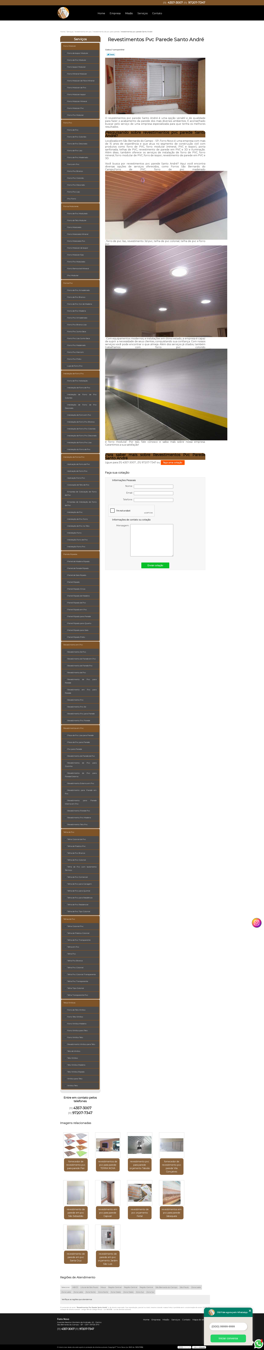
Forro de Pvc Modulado (77, 213)
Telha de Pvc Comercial (77, 877)
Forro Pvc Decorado (76, 185)
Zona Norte (90, 1292)
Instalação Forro (74, 533)
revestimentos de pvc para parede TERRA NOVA (107, 1165)
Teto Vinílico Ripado (75, 1072)
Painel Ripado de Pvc (76, 602)
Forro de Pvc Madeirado (77, 157)
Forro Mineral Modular (77, 74)
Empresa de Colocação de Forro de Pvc (81, 493)
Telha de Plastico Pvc (76, 846)
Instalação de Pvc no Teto (78, 526)
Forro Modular (69, 46)
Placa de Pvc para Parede (78, 742)
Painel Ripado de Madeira (78, 596)
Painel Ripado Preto (76, 637)
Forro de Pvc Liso (74, 150)
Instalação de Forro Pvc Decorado (82, 435)
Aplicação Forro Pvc (76, 478)
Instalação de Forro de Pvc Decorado (81, 406)
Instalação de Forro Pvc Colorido (81, 429)
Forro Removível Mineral (78, 268)
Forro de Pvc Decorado (77, 143)
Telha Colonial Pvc (75, 926)
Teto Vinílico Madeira (76, 1065)
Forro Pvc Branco (75, 171)
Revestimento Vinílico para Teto (81, 1044)
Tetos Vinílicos (69, 1002)
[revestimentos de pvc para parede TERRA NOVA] (107, 1145)
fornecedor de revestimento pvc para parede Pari (75, 1165)
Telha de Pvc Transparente (78, 940)
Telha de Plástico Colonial (78, 933)
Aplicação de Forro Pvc (77, 471)
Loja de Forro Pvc (74, 366)
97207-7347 (196, 2)
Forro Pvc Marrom (75, 352)
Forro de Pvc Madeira (76, 311)
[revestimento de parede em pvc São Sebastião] (75, 1192)
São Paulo (184, 1287)
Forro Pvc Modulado (76, 261)
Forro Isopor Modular (76, 67)
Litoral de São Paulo (89, 1287)
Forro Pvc (67, 123)
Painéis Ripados (70, 554)
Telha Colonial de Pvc (76, 839)
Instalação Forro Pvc (76, 546)
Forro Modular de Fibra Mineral (80, 80)
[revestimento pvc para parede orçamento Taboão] (139, 1145)
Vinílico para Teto (74, 1078)
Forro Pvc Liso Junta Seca (78, 338)
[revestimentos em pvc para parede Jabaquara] (171, 1192)
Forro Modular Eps (75, 255)
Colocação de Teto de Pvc (78, 485)
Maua (103, 1287)
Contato (157, 13)
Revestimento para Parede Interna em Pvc (81, 802)
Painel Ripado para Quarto (79, 623)
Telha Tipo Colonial (75, 988)
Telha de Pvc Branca (76, 853)
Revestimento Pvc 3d (76, 707)
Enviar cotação (155, 565)
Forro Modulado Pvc (76, 241)
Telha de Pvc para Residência (79, 897)
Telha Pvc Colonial (75, 967)
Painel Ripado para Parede (79, 616)
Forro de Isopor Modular (77, 53)
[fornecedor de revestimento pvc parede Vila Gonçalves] (171, 1145)
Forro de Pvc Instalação (77, 381)
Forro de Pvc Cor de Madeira (79, 304)
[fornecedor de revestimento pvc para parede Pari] (75, 1145)
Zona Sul (140, 1292)
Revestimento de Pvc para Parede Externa (81, 775)
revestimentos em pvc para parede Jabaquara (172, 1212)
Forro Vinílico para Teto (77, 1030)
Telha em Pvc (73, 947)
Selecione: (65, 1287)
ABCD (75, 1287)
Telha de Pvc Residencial (77, 904)
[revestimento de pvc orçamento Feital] (139, 1192)
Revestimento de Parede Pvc (79, 665)
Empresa (115, 13)
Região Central (114, 1287)
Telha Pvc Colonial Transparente (81, 974)
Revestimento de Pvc (76, 672)
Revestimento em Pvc (73, 645)
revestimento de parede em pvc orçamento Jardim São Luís (108, 1258)
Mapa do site (199, 1319)
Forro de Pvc (72, 130)
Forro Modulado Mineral (77, 234)
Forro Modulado (74, 227)
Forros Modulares (70, 206)
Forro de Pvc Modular (76, 60)
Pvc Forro (71, 198)
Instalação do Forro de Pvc (78, 449)
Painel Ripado (73, 582)
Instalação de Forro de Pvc (78, 387)
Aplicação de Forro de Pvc (78, 464)
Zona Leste (196, 1287)
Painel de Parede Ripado (78, 568)
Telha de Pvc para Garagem (79, 884)
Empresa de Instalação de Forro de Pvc (81, 503)
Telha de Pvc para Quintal (78, 891)
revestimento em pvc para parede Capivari (107, 1212)
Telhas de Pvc (69, 919)
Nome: (129, 486)
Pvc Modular (73, 275)
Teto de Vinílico (73, 1051)
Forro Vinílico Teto (75, 1037)
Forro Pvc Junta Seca (76, 331)
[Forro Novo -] (74, 11)
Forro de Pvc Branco (76, 297)
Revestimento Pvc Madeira (79, 817)
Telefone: (128, 499)
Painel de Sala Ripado (76, 575)
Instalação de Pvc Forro (77, 519)
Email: (130, 492)
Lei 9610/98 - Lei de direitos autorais (117, 1309)
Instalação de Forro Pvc (73, 373)
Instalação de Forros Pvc (73, 457)
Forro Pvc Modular (75, 115)
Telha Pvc (71, 954)
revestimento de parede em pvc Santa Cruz (76, 1257)
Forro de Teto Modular (76, 220)
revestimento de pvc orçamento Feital (140, 1212)
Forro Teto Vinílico (75, 1017)
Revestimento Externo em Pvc (80, 783)
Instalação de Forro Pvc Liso (79, 442)
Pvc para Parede (74, 749)
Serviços (143, 13)
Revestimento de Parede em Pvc (81, 659)
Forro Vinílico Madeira (76, 1023)
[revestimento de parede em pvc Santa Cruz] (75, 1237)
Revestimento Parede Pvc (78, 811)
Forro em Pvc (73, 164)
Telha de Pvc (68, 832)
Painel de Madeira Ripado (78, 561)
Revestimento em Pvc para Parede (81, 691)
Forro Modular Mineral (77, 101)
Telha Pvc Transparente (77, 981)
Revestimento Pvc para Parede (81, 713)
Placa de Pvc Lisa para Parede (80, 735)
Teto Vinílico (72, 1058)
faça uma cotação (172, 462)
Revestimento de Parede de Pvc (81, 756)
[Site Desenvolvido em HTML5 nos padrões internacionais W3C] (184, 1347)
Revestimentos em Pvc (73, 728)
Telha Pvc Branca (75, 960)
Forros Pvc (68, 283)
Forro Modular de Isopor (77, 248)
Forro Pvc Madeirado (76, 345)
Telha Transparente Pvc (77, 995)
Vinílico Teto (72, 1085)
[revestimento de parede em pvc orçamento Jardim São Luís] (107, 1237)
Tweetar (111, 54)
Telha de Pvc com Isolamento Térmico (81, 868)
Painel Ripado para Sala (77, 630)
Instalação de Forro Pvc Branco (81, 422)
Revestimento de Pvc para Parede (81, 681)
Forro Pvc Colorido (75, 178)
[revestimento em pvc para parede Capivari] (107, 1192)
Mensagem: (123, 525)
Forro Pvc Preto (74, 359)
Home (101, 13)
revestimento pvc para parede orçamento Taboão (140, 1165)
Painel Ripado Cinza (76, 589)
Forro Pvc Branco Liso (77, 324)
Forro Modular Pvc (75, 108)
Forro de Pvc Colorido (76, 137)
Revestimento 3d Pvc (76, 652)
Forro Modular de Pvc (76, 87)
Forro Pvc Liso (73, 192)
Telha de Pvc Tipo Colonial (78, 911)
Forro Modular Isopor (76, 94)
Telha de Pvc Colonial (76, 860)
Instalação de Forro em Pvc (79, 415)
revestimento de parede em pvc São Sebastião (76, 1212)
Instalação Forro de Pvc (77, 540)
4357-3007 (175, 2)
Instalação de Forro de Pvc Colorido (81, 396)
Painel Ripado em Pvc (77, 609)
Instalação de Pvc (74, 512)
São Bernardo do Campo (166, 1287)
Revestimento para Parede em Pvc (81, 792)
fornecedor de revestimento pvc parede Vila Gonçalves (171, 1166)
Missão (129, 13)
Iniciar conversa (228, 1338)
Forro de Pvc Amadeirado (78, 290)
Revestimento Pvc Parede (78, 720)
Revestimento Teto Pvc (77, 824)
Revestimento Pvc (75, 700)
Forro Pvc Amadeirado (77, 318)
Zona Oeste (116, 1292)
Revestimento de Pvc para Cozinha (81, 764)
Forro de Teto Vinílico (76, 1010)
